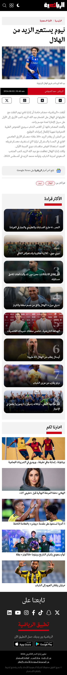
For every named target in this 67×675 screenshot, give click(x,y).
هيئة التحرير (35, 658)
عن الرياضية (46, 658)
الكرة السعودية (46, 20)
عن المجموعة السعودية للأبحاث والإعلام (33, 661)
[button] (11, 5)
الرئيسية (58, 20)
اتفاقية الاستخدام (22, 658)
